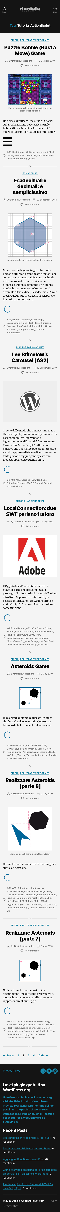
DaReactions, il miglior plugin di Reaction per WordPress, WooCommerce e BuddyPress (28, 1117)
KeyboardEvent (31, 752)
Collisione (31, 152)
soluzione (32, 904)
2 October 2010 (47, 60)
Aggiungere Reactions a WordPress (23, 1159)
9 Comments (32, 526)
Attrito (22, 745)
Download (37, 479)
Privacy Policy (11, 1070)
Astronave (12, 745)
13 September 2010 (47, 367)
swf (41, 641)
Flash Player (34, 323)
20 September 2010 (47, 199)
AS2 (13, 479)
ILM (26, 634)
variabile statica (15, 1037)
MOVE (17, 155)
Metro (41, 326)
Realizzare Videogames (35, 40)
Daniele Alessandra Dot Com (28, 1200)
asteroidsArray (36, 888)
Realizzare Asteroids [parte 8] (30, 783)
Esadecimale (13, 323)
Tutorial (50, 155)
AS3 (9, 152)
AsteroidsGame (15, 891)
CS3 (44, 745)
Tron (14, 755)
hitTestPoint (13, 901)
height (19, 634)
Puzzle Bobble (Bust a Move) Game (30, 50)
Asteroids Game (30, 666)
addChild (11, 1021)
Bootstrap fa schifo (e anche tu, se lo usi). (27, 1137)
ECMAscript (29, 173)
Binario (16, 319)
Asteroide (23, 888)
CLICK (48, 628)
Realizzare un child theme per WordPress (27, 1148)
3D (8, 479)
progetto (21, 904)
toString (31, 329)
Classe (40, 628)
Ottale (48, 326)
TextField (49, 641)
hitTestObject (46, 898)
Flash (51, 152)
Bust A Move (18, 152)
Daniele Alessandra (22, 60)
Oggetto (25, 641)
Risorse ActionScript (30, 347)
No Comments (32, 65)
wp (22, 486)
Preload (21, 483)
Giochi (15, 40)
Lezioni (43, 752)
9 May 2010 (47, 673)
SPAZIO (41, 155)
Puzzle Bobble (29, 155)
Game (10, 155)
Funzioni (11, 326)
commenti (42, 152)
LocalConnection (15, 638)
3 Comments (32, 798)
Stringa (22, 329)
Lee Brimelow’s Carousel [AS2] (29, 357)
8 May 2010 (47, 946)
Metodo (33, 326)
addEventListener (16, 628)
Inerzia (18, 752)
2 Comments (32, 372)
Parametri (12, 329)
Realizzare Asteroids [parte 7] (30, 936)
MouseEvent (13, 641)
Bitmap (39, 891)
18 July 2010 (46, 521)
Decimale (25, 319)
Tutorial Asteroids (38, 907)
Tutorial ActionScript (17, 158)
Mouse (45, 638)
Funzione (46, 323)
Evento (10, 631)
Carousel (26, 479)
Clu (28, 745)
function (38, 631)
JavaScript (22, 326)
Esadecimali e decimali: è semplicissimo (30, 186)
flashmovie (27, 631)
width (32, 158)
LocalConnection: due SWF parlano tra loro (30, 511)
